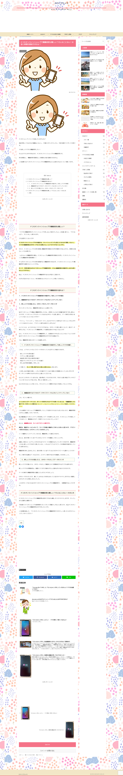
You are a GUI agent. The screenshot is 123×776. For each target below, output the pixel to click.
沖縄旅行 (94, 147)
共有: (30, 193)
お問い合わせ (86, 209)
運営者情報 (85, 217)
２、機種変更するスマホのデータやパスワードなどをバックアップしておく (48, 186)
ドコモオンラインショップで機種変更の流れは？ (39, 181)
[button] (103, 41)
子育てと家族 (93, 170)
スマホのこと (23, 569)
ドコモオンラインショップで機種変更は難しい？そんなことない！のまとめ (46, 190)
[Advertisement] (61, 21)
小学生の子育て (94, 184)
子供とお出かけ (94, 143)
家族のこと (94, 181)
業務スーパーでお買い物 (93, 192)
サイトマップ (86, 213)
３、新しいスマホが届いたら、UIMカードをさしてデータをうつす (46, 188)
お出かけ (93, 136)
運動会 (93, 199)
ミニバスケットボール (93, 166)
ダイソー (93, 151)
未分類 (93, 188)
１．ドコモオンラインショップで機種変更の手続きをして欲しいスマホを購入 (49, 183)
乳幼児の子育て (94, 173)
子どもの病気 (94, 177)
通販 (93, 196)
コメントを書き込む (47, 750)
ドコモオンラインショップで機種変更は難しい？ (39, 179)
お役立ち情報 (94, 158)
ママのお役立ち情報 (93, 155)
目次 (45, 175)
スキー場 (94, 140)
